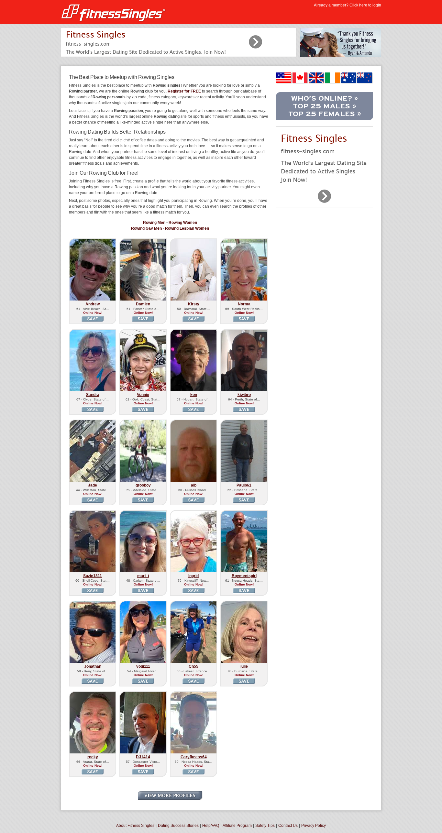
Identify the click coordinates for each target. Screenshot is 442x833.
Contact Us (288, 825)
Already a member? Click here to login (347, 5)
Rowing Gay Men (146, 228)
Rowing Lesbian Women (187, 228)
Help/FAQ (210, 825)
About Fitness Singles (135, 825)
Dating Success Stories (178, 825)
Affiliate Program (237, 825)
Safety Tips (265, 825)
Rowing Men (154, 222)
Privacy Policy (313, 825)
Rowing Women (183, 222)
